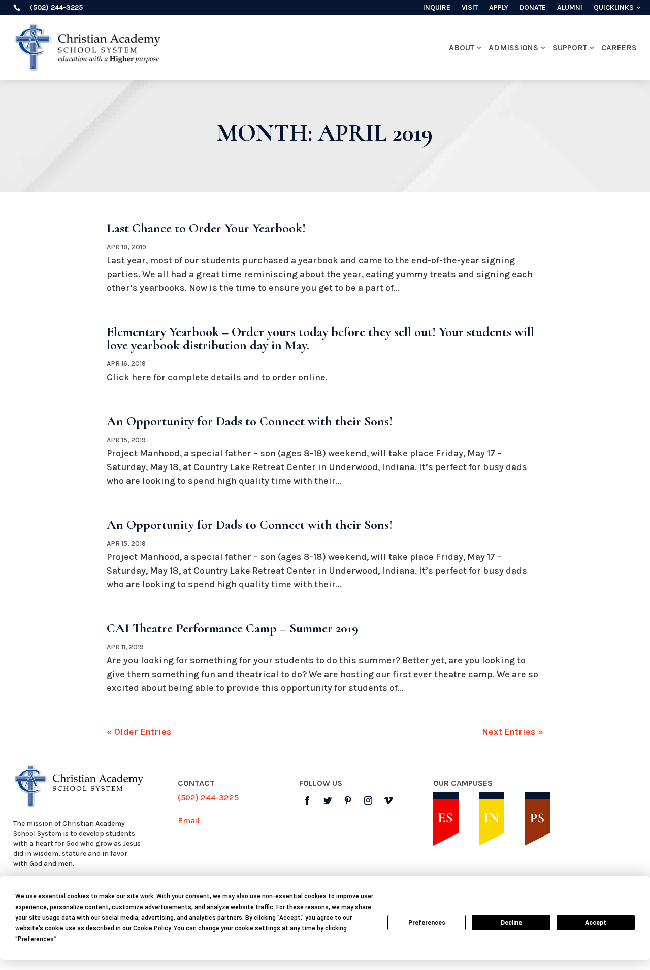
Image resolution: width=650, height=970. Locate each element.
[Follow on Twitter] (327, 800)
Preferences (426, 922)
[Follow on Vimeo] (388, 800)
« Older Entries (139, 732)
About (461, 47)
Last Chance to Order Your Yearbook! (206, 228)
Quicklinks (614, 8)
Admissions (513, 47)
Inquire (436, 8)
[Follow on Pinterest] (348, 800)
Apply (498, 8)
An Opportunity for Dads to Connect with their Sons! (250, 421)
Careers (619, 47)
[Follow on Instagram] (368, 800)
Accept (595, 922)
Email (189, 820)
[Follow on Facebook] (307, 800)
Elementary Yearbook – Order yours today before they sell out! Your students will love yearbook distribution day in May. (320, 338)
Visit (470, 8)
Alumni (569, 8)
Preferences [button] (36, 939)
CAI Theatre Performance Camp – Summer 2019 (233, 628)
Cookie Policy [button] (152, 928)
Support (569, 47)
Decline (511, 922)
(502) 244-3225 (208, 797)
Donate (532, 8)
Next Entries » (512, 732)
